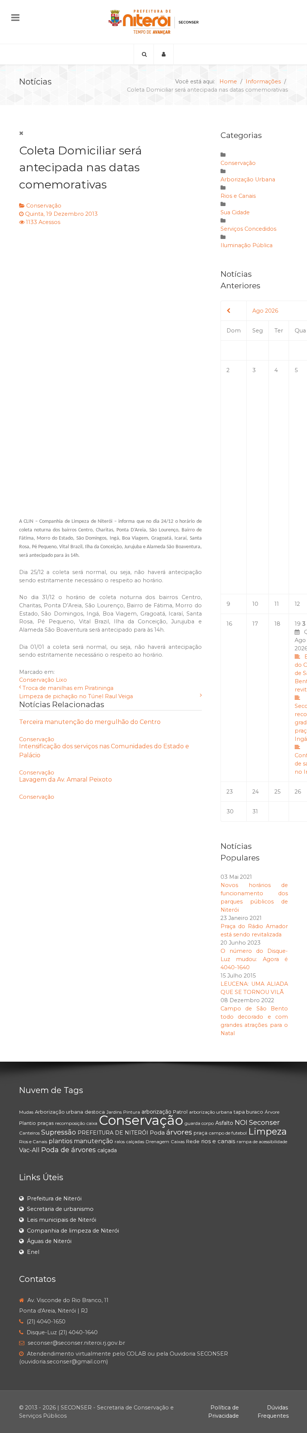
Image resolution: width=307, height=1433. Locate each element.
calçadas (135, 1141)
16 (229, 623)
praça (200, 1133)
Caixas (178, 1141)
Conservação (43, 205)
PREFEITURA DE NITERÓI (112, 1132)
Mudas (26, 1112)
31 (255, 811)
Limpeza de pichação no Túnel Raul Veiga (76, 696)
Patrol (180, 1112)
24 (255, 791)
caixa (91, 1123)
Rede (193, 1141)
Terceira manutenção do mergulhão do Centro (90, 721)
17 (255, 623)
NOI (241, 1123)
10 (255, 604)
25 (277, 791)
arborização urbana (210, 1112)
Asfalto (224, 1123)
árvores (179, 1132)
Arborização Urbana (248, 179)
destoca (95, 1112)
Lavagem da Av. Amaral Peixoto (65, 779)
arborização (156, 1111)
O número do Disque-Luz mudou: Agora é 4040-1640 (254, 959)
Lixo (61, 679)
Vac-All (29, 1150)
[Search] (144, 54)
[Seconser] (153, 21)
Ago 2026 (265, 310)
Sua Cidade (235, 212)
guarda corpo (199, 1123)
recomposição (70, 1123)
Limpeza (267, 1131)
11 (276, 604)
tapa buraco (248, 1112)
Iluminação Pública (247, 245)
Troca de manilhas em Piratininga (67, 688)
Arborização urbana (59, 1112)
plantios (60, 1141)
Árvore (272, 1112)
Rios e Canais (238, 196)
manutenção (93, 1141)
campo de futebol (228, 1133)
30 (230, 811)
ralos (120, 1141)
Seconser (264, 1123)
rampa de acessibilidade (262, 1141)
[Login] (164, 54)
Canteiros (29, 1133)
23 (230, 791)
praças (45, 1123)
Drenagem (157, 1141)
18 (277, 623)
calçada (107, 1150)
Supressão (58, 1132)
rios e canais (218, 1141)
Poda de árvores (68, 1150)
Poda (157, 1132)
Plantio (27, 1123)
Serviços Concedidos (248, 228)
